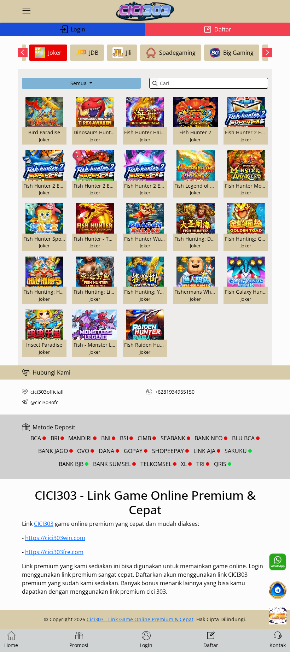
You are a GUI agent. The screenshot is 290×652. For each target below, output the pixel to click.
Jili (129, 53)
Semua (79, 83)
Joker (55, 53)
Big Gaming (238, 53)
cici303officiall (47, 391)
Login (78, 29)
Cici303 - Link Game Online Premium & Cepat (140, 619)
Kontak (277, 645)
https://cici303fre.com (54, 552)
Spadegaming (177, 53)
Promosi (78, 645)
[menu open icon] (26, 11)
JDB (93, 53)
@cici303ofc (44, 402)
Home (11, 645)
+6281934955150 (175, 391)
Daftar (222, 29)
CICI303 (43, 524)
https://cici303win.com (55, 538)
